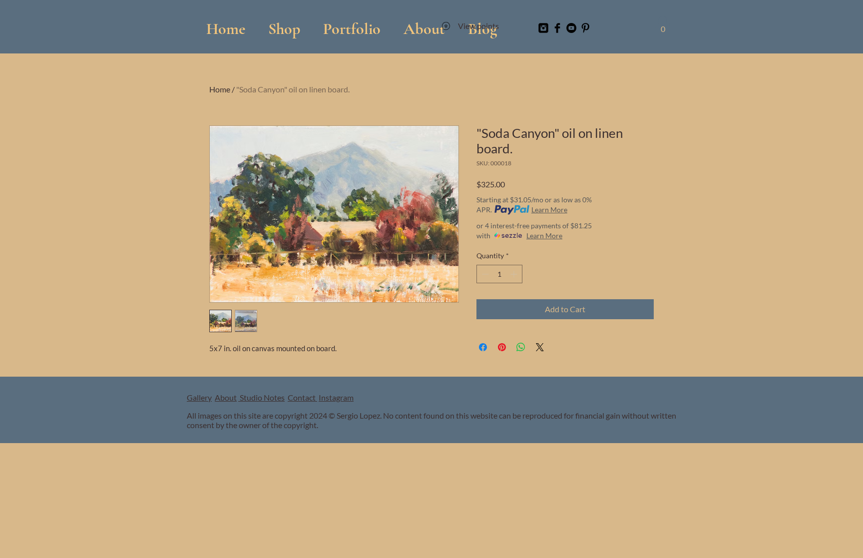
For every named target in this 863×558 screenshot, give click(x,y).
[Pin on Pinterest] (502, 347)
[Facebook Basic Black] (557, 28)
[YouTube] (571, 28)
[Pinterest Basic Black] (585, 28)
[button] (352, 24)
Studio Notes (261, 397)
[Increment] (514, 274)
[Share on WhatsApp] (521, 347)
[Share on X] (540, 347)
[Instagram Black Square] (543, 28)
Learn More (549, 209)
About (226, 397)
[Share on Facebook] (483, 347)
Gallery (199, 397)
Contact (302, 397)
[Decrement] (484, 274)
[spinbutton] (499, 274)
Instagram (336, 397)
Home (219, 89)
